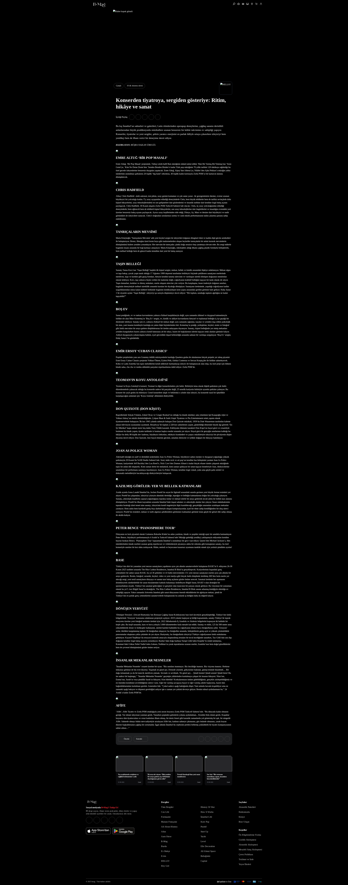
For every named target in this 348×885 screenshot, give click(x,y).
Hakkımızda (244, 812)
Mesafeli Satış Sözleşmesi (250, 849)
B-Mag (164, 841)
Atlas (163, 831)
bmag (93, 882)
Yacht (203, 836)
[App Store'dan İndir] (98, 831)
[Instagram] (89, 820)
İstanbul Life (206, 817)
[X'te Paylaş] (138, 117)
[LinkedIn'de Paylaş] (151, 117)
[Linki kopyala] (158, 117)
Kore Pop (205, 822)
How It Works (207, 812)
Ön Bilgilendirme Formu (250, 835)
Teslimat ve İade (246, 859)
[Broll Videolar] (252, 4)
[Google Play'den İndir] (123, 831)
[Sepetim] (256, 4)
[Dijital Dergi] (247, 4)
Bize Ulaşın (244, 822)
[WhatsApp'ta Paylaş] (144, 117)
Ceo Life (165, 812)
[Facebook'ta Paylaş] (131, 117)
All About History (169, 827)
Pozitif (204, 827)
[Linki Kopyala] (227, 739)
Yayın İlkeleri (245, 864)
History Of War (208, 807)
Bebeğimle (205, 856)
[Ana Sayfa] (92, 802)
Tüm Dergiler (167, 807)
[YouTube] (97, 820)
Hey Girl (165, 866)
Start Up (204, 831)
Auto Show (166, 836)
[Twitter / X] (104, 820)
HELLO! (165, 861)
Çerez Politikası (246, 854)
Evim (163, 856)
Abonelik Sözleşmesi (248, 844)
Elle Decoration (208, 846)
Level (203, 841)
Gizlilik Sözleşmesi (247, 840)
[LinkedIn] (112, 820)
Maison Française (169, 822)
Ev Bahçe (165, 851)
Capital (204, 861)
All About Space (208, 851)
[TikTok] (119, 820)
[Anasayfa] (238, 4)
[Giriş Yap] (261, 4)
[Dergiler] (243, 4)
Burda (164, 846)
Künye (242, 817)
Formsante (166, 817)
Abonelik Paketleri (247, 807)
